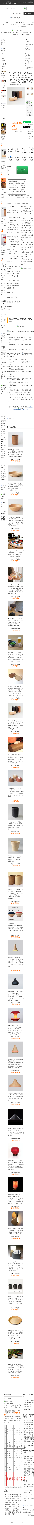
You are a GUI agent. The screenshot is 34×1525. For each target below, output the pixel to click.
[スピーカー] (3, 96)
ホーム (26, 39)
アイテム (29, 13)
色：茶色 (28, 58)
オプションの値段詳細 (15, 195)
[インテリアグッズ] (3, 81)
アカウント (18, 13)
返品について (27, 195)
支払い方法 (31, 1511)
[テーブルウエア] (3, 71)
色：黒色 (28, 55)
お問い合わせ (22, 26)
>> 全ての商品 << (3, 66)
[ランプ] (3, 90)
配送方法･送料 (26, 1512)
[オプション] (3, 103)
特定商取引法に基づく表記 (24, 197)
